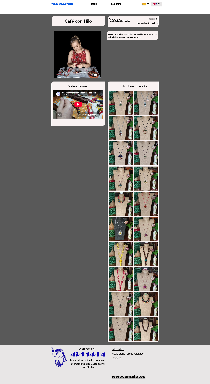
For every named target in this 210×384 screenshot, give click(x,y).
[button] (94, 4)
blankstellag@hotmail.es (147, 23)
